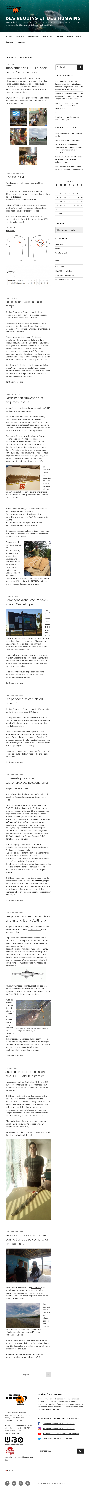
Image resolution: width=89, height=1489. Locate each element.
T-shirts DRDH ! (16, 177)
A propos (21, 42)
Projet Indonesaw (14, 1113)
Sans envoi (10, 228)
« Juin (61, 213)
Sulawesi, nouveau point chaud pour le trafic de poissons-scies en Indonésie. (27, 1239)
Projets (19, 36)
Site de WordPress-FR (64, 280)
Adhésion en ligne (52, 1409)
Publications (33, 36)
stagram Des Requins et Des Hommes (60, 1429)
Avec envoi (10, 230)
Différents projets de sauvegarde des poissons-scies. (68, 159)
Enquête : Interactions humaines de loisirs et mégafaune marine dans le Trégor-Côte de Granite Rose (69, 96)
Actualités (47, 36)
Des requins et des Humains (43, 18)
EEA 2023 (59, 113)
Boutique (9, 42)
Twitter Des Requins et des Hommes (57, 1439)
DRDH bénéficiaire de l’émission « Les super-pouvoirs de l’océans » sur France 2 (68, 105)
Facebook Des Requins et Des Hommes (59, 1424)
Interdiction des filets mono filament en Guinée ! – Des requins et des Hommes (68, 147)
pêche (57, 249)
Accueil (9, 36)
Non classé (59, 244)
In (44, 1429)
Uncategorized (61, 253)
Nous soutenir (73, 36)
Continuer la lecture (14, 382)
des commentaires (64, 275)
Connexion (59, 267)
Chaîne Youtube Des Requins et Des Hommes (61, 1434)
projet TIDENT (31, 638)
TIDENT (34, 581)
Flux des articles (63, 271)
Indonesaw (36, 1287)
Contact (59, 36)
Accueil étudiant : (74, 140)
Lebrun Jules (60, 133)
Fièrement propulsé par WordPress (51, 1483)
